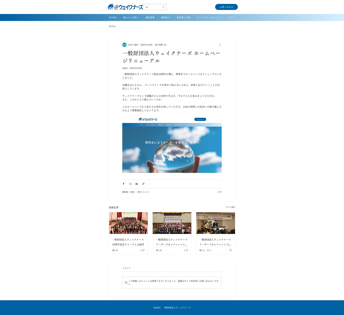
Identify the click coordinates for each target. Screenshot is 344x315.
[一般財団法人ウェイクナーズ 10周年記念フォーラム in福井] (128, 223)
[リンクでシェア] (143, 183)
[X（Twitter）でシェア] (130, 183)
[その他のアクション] (220, 44)
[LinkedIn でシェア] (136, 183)
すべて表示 (230, 207)
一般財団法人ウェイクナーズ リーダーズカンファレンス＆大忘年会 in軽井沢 (171, 242)
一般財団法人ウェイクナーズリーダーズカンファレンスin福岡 (215, 242)
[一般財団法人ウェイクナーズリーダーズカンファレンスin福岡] (215, 223)
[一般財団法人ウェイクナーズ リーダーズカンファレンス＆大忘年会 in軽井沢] (172, 223)
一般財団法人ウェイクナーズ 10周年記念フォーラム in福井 (128, 242)
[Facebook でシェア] (123, 183)
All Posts (112, 26)
